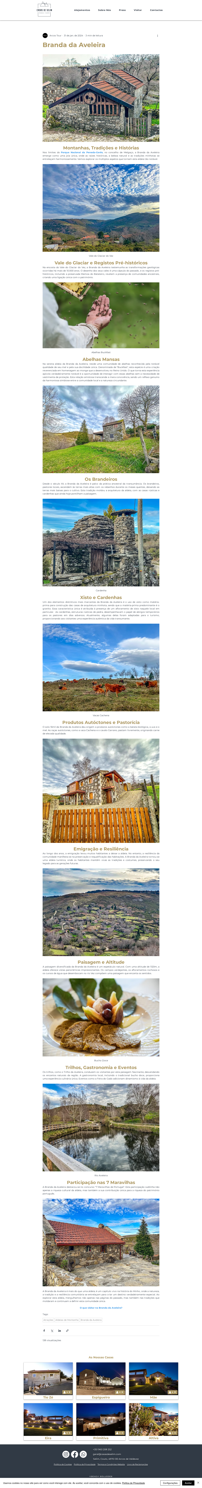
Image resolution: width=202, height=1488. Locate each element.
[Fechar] (198, 1482)
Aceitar (188, 1483)
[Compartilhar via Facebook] (44, 1330)
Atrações (48, 1320)
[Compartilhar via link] (67, 1330)
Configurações (170, 1483)
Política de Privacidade (133, 1483)
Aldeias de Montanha (66, 1320)
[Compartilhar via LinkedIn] (59, 1330)
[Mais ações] (157, 35)
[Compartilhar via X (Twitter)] (51, 1330)
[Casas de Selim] (65, 1454)
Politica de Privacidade (84, 1464)
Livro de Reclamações (137, 1464)
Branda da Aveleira (91, 1320)
